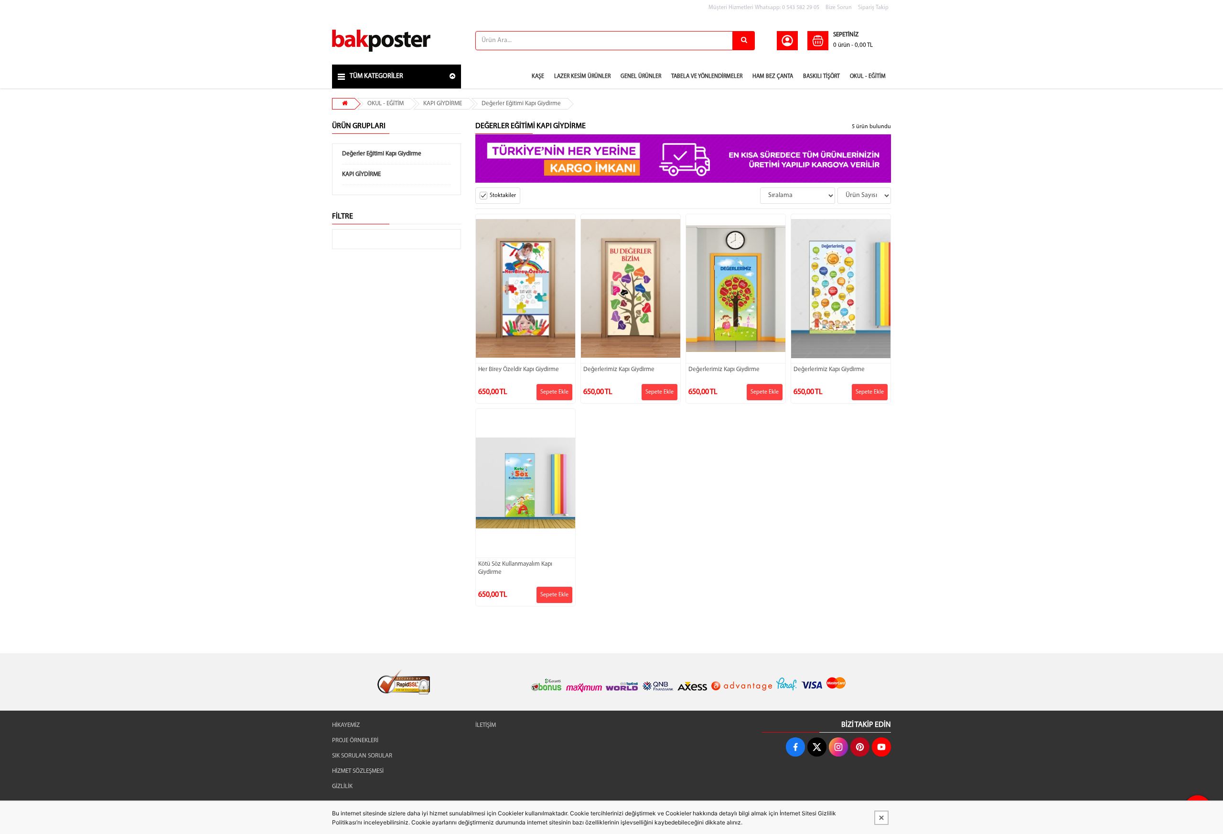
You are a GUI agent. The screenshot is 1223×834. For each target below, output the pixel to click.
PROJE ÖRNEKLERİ (355, 740)
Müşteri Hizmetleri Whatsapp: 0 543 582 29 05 (763, 8)
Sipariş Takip (873, 8)
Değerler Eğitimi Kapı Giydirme (521, 103)
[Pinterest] (859, 747)
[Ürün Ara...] (744, 40)
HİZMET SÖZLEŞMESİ (358, 771)
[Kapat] (881, 818)
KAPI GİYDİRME (442, 103)
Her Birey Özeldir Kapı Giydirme (518, 369)
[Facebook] (795, 747)
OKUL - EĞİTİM (385, 103)
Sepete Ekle (554, 392)
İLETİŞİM (485, 725)
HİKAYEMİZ (346, 725)
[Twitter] (816, 747)
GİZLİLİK (342, 786)
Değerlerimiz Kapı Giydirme (618, 369)
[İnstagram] (838, 747)
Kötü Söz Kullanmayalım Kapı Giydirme (515, 568)
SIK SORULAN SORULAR (362, 756)
